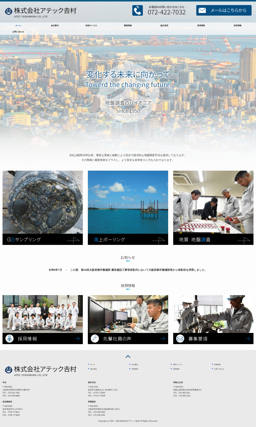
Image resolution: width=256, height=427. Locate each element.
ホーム (18, 25)
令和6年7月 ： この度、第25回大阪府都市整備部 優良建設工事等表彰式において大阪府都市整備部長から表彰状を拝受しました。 (128, 269)
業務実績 (128, 25)
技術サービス (91, 25)
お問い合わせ (18, 32)
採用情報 (201, 25)
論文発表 (164, 25)
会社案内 (55, 25)
